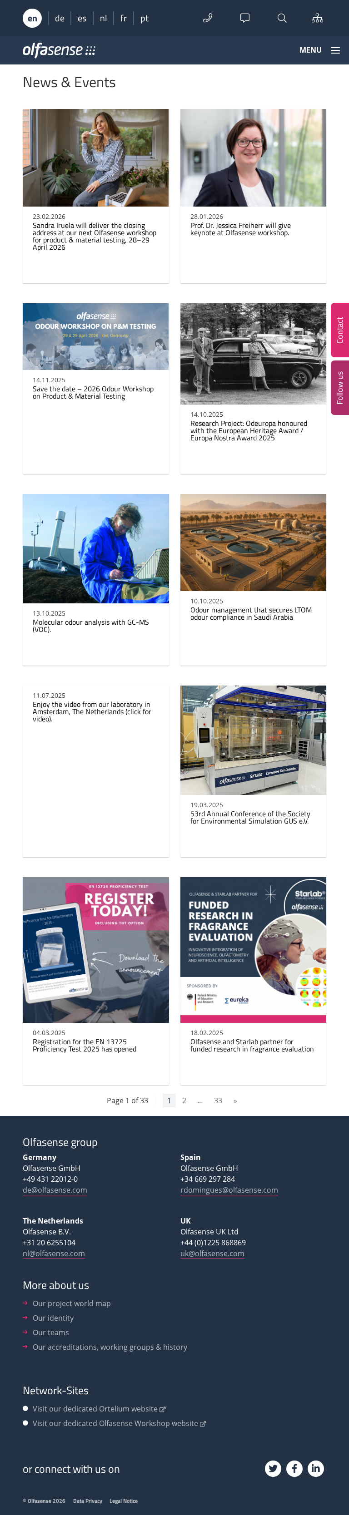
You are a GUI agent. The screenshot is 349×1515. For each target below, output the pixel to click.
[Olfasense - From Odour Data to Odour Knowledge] (59, 54)
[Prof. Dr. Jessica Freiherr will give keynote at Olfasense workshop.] (253, 201)
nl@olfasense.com (54, 1253)
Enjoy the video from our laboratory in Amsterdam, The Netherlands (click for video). (92, 711)
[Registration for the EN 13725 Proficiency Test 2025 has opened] (96, 1017)
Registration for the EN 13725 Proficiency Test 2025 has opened (84, 1045)
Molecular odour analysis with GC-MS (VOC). (91, 626)
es (82, 18)
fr (123, 18)
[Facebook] (294, 1469)
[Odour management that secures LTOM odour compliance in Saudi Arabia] (253, 586)
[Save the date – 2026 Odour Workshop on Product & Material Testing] (96, 365)
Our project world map (72, 1303)
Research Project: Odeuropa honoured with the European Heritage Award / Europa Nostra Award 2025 (248, 430)
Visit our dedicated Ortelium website (95, 1409)
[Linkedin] (316, 1469)
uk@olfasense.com (212, 1253)
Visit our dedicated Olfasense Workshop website (115, 1423)
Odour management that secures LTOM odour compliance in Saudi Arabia (251, 613)
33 (218, 1100)
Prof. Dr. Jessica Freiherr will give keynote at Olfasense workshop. (240, 229)
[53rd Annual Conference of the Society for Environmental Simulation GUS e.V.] (253, 790)
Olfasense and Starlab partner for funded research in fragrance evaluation (252, 1045)
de (60, 18)
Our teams (51, 1332)
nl (103, 18)
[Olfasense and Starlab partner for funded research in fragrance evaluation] (253, 1017)
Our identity (53, 1318)
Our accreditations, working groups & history (110, 1347)
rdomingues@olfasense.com (229, 1190)
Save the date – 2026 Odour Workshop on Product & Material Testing (93, 392)
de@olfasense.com (55, 1190)
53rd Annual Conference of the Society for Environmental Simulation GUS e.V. (250, 817)
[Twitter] (273, 1469)
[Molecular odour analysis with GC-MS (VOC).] (96, 598)
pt (144, 18)
